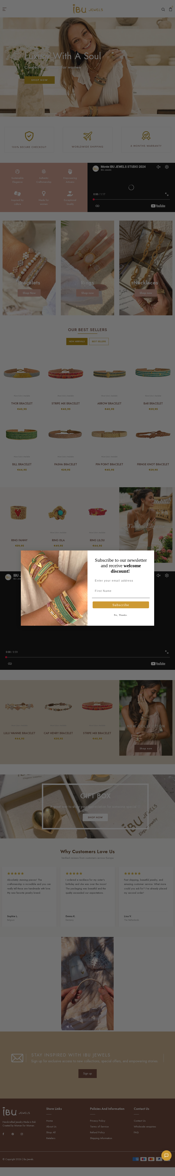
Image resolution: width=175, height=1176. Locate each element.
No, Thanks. (121, 615)
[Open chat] (166, 1155)
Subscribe (120, 605)
